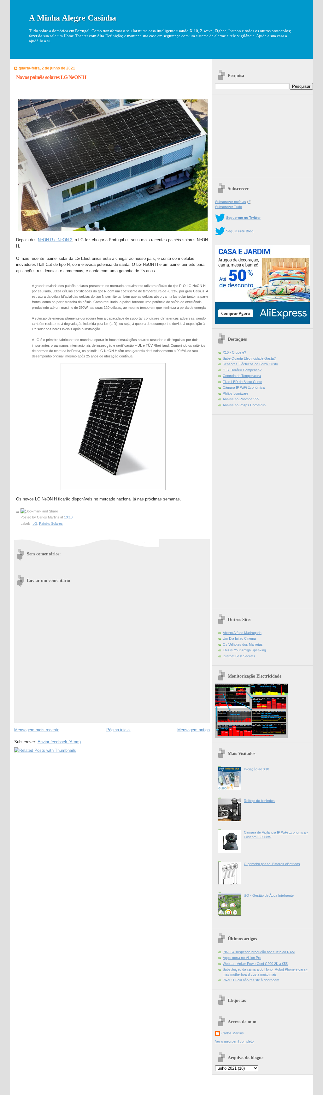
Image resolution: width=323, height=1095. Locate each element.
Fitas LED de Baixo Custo (242, 382)
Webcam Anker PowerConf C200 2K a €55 (255, 964)
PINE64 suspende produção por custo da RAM (259, 952)
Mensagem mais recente (36, 729)
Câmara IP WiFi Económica (244, 387)
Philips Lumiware (235, 393)
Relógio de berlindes (259, 801)
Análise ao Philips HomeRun (244, 405)
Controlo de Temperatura (242, 376)
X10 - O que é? (234, 352)
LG (34, 523)
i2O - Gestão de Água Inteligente (269, 895)
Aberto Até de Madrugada (242, 633)
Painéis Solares (51, 523)
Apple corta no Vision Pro (242, 958)
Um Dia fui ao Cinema (239, 638)
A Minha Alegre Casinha (72, 17)
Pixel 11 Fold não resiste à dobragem (251, 980)
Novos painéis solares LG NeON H (51, 77)
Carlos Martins (232, 1033)
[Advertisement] (262, 133)
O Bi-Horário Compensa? (242, 370)
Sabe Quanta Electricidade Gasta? (249, 358)
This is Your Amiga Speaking (244, 650)
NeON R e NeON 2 (55, 239)
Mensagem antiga (193, 729)
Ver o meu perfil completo (234, 1041)
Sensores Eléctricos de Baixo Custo (250, 364)
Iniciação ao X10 (256, 769)
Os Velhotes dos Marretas (243, 644)
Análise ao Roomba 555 (241, 399)
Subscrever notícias (230, 202)
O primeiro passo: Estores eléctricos (272, 864)
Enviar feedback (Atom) (59, 741)
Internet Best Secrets (239, 656)
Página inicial (118, 729)
